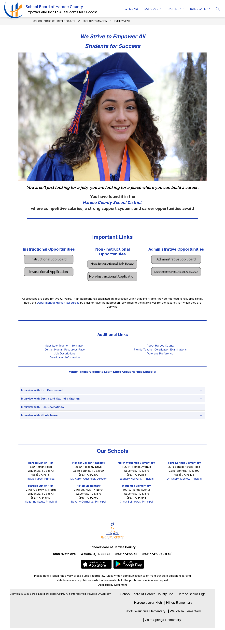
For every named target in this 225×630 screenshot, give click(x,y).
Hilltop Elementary (179, 603)
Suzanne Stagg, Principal (41, 501)
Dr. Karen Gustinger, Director (88, 478)
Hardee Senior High (191, 594)
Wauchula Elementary (185, 611)
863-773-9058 (126, 554)
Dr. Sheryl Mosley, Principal (184, 478)
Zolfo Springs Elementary (163, 620)
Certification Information (65, 357)
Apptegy (106, 593)
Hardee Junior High (148, 603)
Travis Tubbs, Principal (40, 478)
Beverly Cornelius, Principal (88, 501)
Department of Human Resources (58, 302)
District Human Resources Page (65, 349)
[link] (176, 9)
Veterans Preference (160, 353)
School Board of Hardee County (54, 21)
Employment (122, 21)
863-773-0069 (153, 554)
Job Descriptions (64, 353)
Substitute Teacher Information (64, 345)
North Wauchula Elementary (145, 611)
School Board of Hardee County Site (146, 594)
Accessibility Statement (112, 584)
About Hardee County (160, 345)
